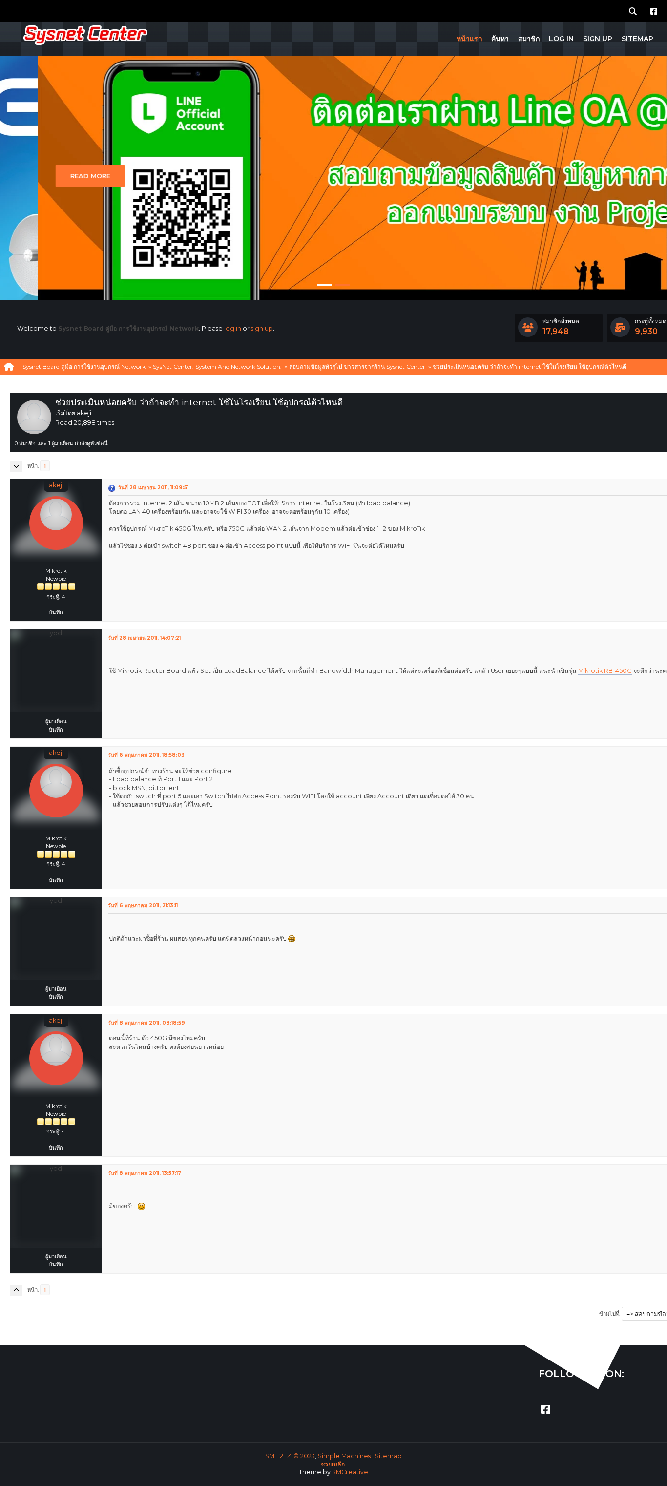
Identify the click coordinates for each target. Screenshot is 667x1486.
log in (232, 328)
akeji (56, 485)
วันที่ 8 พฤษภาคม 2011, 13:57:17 (144, 1173)
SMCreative (350, 1472)
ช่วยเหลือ (333, 1464)
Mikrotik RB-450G (605, 670)
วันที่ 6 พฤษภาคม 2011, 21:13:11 (143, 905)
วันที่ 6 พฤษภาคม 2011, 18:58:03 (146, 755)
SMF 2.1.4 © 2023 (290, 1456)
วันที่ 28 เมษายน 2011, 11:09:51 (153, 487)
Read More (53, 176)
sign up (262, 328)
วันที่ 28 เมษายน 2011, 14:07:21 (144, 638)
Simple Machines (344, 1456)
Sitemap (388, 1456)
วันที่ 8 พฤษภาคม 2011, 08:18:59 (146, 1023)
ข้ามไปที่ (609, 1313)
